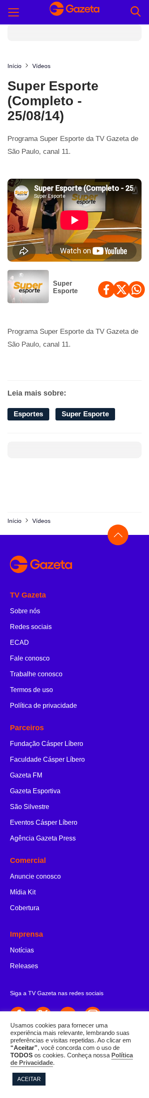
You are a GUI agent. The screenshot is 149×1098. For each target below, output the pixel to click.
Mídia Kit (23, 892)
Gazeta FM (26, 775)
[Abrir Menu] (13, 12)
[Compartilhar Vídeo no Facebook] (106, 289)
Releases (24, 965)
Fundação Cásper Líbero (46, 743)
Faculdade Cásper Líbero (47, 759)
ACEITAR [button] (29, 1079)
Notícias (22, 950)
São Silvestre (29, 806)
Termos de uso (31, 689)
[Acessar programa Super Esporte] (28, 287)
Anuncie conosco (35, 876)
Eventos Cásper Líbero (43, 822)
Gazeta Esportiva (35, 790)
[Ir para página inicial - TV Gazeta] (74, 12)
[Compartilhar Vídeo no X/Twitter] (121, 289)
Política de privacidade (43, 705)
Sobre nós (25, 611)
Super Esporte (65, 287)
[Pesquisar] (135, 12)
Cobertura (24, 907)
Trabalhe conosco (36, 674)
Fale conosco (30, 658)
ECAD (19, 642)
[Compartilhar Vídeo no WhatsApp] (136, 289)
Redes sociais (31, 626)
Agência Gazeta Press (43, 838)
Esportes (28, 414)
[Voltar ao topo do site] (118, 535)
